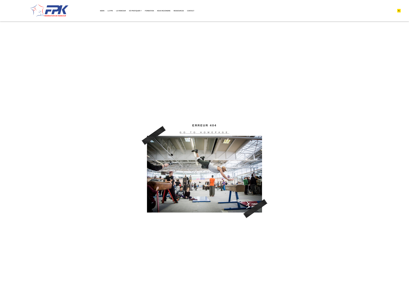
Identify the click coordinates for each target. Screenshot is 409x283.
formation (149, 11)
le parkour (121, 11)
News (102, 11)
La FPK (110, 11)
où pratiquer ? (135, 11)
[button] (399, 10)
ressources (179, 11)
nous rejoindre (163, 11)
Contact (190, 11)
